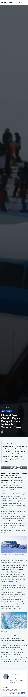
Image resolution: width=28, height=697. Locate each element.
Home (2, 407)
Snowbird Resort (6, 498)
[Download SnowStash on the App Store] (14, 467)
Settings (13, 693)
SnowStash (7, 2)
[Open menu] (19, 2)
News (7, 407)
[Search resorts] (22, 2)
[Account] (25, 2)
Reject (18, 693)
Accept (23, 693)
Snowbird (9, 411)
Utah (3, 411)
